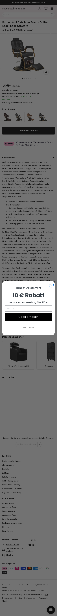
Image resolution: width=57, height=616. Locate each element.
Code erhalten (28, 317)
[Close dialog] (51, 285)
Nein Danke (28, 327)
